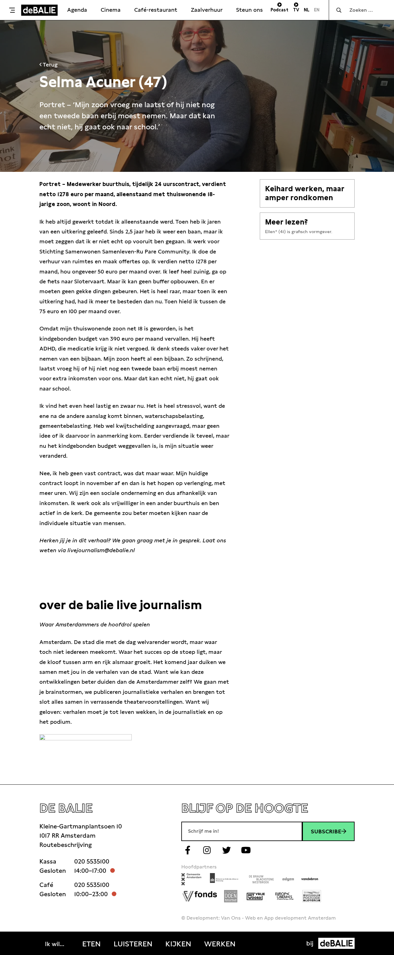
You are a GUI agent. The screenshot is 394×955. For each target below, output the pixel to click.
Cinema (111, 9)
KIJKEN (178, 944)
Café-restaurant (155, 9)
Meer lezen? (286, 222)
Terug (50, 64)
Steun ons (249, 9)
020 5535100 (91, 861)
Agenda (77, 9)
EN (317, 9)
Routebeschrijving (65, 844)
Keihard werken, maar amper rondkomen (304, 193)
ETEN (91, 944)
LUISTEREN (133, 944)
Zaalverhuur (207, 9)
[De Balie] (39, 10)
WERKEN (219, 944)
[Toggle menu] (12, 10)
